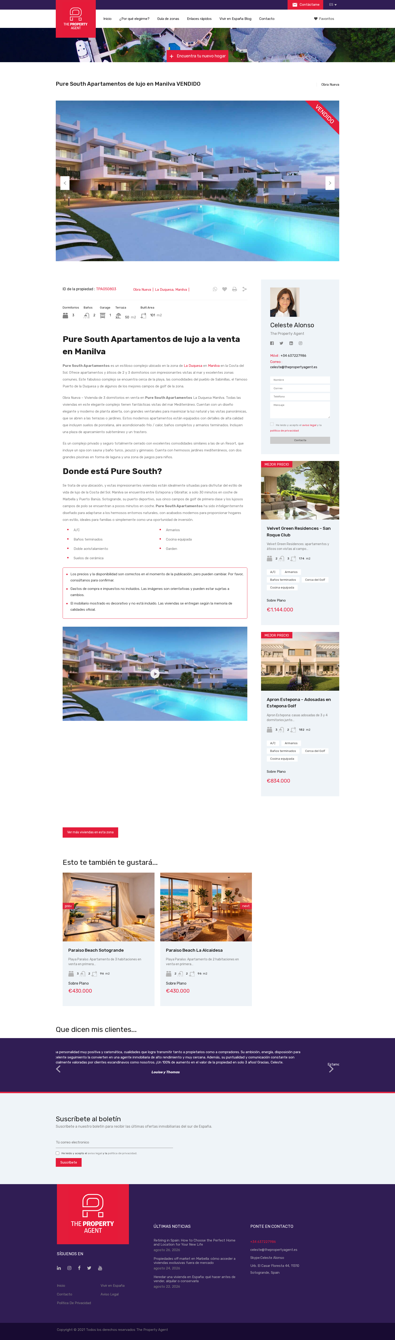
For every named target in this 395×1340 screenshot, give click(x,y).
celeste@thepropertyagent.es (293, 367)
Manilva (214, 366)
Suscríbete (68, 1162)
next (246, 906)
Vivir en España (113, 1286)
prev (68, 906)
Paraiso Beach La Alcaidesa (99, 950)
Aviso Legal (110, 1294)
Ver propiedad (300, 508)
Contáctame (309, 5)
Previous (64, 183)
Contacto (267, 19)
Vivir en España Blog (235, 19)
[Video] (155, 674)
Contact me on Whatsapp (215, 289)
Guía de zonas (168, 19)
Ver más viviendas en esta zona (90, 832)
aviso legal (309, 425)
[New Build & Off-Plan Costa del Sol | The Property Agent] (76, 19)
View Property (110, 928)
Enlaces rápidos (199, 19)
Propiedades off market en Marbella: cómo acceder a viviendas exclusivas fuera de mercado (194, 1261)
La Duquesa (193, 366)
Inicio (107, 19)
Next (330, 183)
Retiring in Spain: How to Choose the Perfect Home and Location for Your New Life (194, 1242)
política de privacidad (284, 430)
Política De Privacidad (74, 1303)
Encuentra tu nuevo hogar (201, 56)
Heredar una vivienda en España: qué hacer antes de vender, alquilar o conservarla (194, 1279)
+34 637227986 (263, 1242)
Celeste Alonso (272, 1258)
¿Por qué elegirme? (134, 19)
